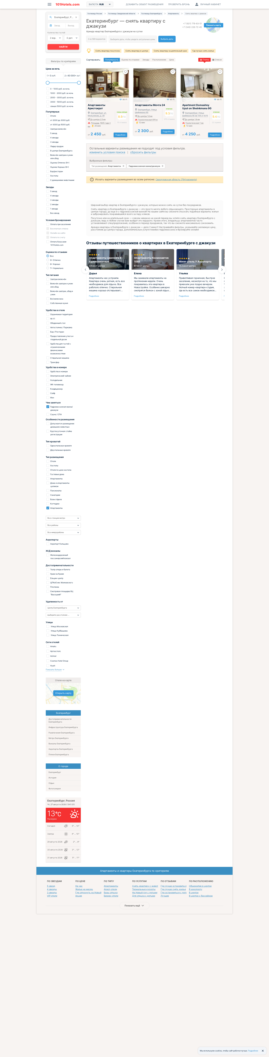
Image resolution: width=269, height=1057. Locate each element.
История (52, 777)
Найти (63, 46)
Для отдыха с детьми (143, 895)
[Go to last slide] (85, 270)
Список (218, 59)
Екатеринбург (55, 772)
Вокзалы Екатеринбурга (59, 743)
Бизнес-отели (111, 895)
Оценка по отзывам (130, 59)
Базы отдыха (111, 892)
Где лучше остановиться (174, 886)
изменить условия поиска (107, 152)
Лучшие (165, 895)
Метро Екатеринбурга (58, 738)
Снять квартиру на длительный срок (170, 51)
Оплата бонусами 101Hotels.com (58, 243)
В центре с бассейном (201, 895)
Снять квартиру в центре (136, 51)
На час (79, 886)
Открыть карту (63, 693)
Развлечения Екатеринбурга (62, 733)
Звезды (145, 59)
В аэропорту (195, 889)
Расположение (159, 59)
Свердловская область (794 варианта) (176, 179)
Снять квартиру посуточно (107, 51)
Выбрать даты (167, 39)
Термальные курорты (144, 889)
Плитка (206, 59)
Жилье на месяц (84, 889)
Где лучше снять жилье (203, 51)
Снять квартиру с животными (148, 886)
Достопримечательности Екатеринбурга (60, 720)
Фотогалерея (55, 788)
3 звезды (52, 892)
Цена (171, 59)
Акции (78, 895)
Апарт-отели (110, 889)
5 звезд (51, 886)
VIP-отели (52, 895)
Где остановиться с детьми (175, 892)
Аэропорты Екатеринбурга (61, 749)
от (97, 134)
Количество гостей (56, 32)
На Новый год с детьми (144, 892)
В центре (193, 892)
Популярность (111, 59)
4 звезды (52, 889)
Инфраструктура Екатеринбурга (63, 727)
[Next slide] (222, 270)
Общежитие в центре (200, 886)
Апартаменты (111, 886)
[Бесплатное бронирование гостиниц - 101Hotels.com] (67, 4)
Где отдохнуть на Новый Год (90, 892)
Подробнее (120, 135)
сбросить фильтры (143, 152)
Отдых (51, 783)
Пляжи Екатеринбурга (59, 754)
